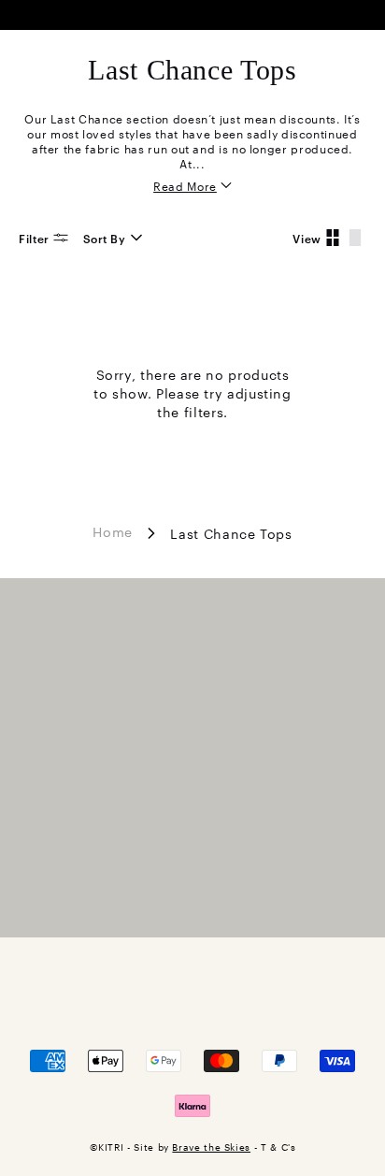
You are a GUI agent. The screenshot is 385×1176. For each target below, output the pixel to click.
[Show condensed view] (332, 237)
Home (113, 530)
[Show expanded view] (355, 237)
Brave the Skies (211, 1147)
